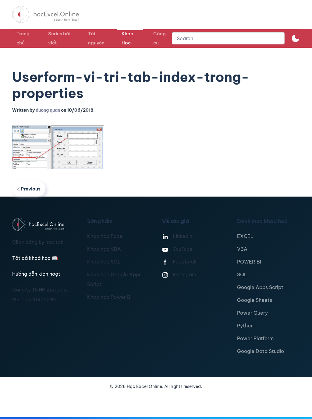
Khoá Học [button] (127, 38)
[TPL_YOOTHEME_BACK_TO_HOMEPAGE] (51, 14)
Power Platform (255, 338)
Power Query (252, 313)
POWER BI (249, 262)
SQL (242, 274)
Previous (31, 189)
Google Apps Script (260, 287)
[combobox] (228, 38)
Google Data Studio (260, 351)
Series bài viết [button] (59, 38)
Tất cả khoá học (35, 258)
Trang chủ (23, 38)
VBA (242, 249)
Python (245, 326)
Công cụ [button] (159, 38)
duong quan (48, 110)
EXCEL (245, 236)
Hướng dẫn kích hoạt (36, 274)
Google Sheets (254, 300)
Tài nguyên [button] (96, 38)
